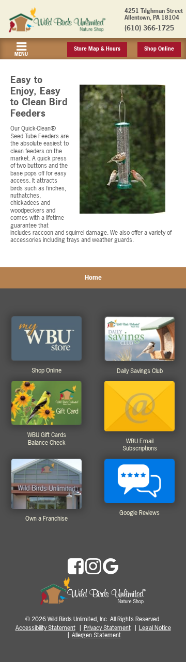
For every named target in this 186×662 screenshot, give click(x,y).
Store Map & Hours (97, 48)
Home (93, 277)
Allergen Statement (96, 635)
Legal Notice (155, 628)
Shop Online (159, 48)
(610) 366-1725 (149, 28)
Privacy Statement (107, 628)
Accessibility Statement (45, 628)
